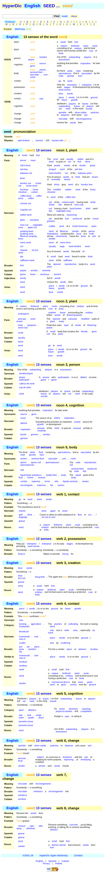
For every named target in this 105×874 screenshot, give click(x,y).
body (73, 477)
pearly (57, 165)
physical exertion (64, 711)
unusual (77, 428)
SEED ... (51, 5)
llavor (33, 274)
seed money (65, 89)
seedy (23, 278)
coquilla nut (25, 210)
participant (24, 380)
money (65, 554)
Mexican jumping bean (27, 237)
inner (55, 159)
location (94, 649)
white (93, 202)
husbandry (24, 626)
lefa (56, 481)
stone (87, 161)
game (43, 380)
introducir (22, 795)
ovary (61, 321)
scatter (22, 643)
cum (45, 74)
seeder (22, 683)
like (60, 204)
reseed (22, 511)
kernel (23, 160)
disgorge (23, 517)
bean (22, 178)
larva (78, 234)
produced (77, 218)
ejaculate (52, 458)
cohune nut (25, 203)
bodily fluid (51, 475)
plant (85, 46)
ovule (94, 46)
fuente (23, 434)
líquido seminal (70, 481)
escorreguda (26, 485)
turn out (21, 578)
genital (70, 76)
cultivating (73, 624)
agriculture (36, 624)
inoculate (63, 119)
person (42, 766)
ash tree (78, 169)
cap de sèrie (25, 387)
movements (61, 236)
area (75, 630)
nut (69, 161)
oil (83, 251)
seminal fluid (37, 458)
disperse (65, 115)
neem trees (65, 242)
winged (52, 169)
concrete (73, 825)
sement (57, 274)
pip (21, 256)
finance (21, 554)
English (32, 5)
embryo (78, 48)
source (42, 63)
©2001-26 (28, 855)
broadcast (24, 631)
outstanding (74, 57)
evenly (73, 684)
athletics (32, 710)
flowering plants (74, 315)
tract (80, 76)
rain (86, 115)
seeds (70, 93)
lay (20, 651)
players (87, 57)
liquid (78, 475)
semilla (34, 270)
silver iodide (81, 112)
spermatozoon (52, 462)
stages (70, 544)
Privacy (46, 863)
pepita (23, 270)
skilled (83, 377)
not (60, 108)
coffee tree (70, 197)
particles (95, 112)
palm (94, 226)
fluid (78, 71)
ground (94, 97)
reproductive (71, 264)
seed (69, 81)
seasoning (72, 215)
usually (52, 246)
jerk (94, 236)
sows (80, 682)
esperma (36, 481)
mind (56, 428)
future (64, 100)
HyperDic (12, 5)
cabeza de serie (27, 383)
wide (66, 630)
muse (23, 418)
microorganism (56, 791)
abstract (82, 649)
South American (80, 226)
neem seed (25, 242)
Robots (58, 863)
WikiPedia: (23, 29)
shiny (56, 184)
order (21, 717)
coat (91, 51)
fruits (77, 177)
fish (84, 471)
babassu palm (85, 173)
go (60, 81)
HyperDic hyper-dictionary (54, 855)
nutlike (68, 189)
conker (34, 192)
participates (63, 377)
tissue (63, 312)
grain (22, 220)
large (62, 246)
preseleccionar (26, 721)
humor (30, 477)
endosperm (23, 314)
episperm (31, 325)
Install (65, 16)
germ (32, 66)
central (77, 422)
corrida (23, 481)
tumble (52, 238)
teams (77, 106)
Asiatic (82, 165)
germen (34, 434)
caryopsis (34, 220)
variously (72, 319)
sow (41, 98)
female (84, 331)
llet (51, 485)
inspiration (86, 63)
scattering (65, 643)
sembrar (23, 662)
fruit (76, 42)
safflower (67, 260)
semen (23, 458)
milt (22, 470)
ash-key (24, 169)
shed (39, 499)
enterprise (87, 85)
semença (44, 274)
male (61, 76)
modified (85, 319)
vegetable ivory (63, 211)
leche (47, 481)
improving (68, 759)
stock (52, 626)
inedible (57, 189)
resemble (55, 179)
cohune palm (68, 202)
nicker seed (31, 186)
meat (33, 160)
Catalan (65, 861)
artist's (57, 418)
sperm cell (36, 462)
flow (80, 515)
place (21, 608)
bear (61, 93)
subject (40, 757)
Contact (78, 855)
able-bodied (23, 140)
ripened (57, 264)
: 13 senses (39, 150)
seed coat (22, 327)
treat (20, 761)
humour (41, 477)
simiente (46, 270)
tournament (64, 59)
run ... (91, 515)
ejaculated (86, 73)
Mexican (64, 231)
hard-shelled (55, 173)
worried (39, 140)
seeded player (26, 373)
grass (92, 165)
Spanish (52, 861)
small (63, 42)
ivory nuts (79, 204)
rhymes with (59, 140)
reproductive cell (82, 463)
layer (66, 325)
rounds (89, 108)
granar (22, 521)
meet (68, 108)
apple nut (32, 227)
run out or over (48, 517)
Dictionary (10, 22)
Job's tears (25, 165)
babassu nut (26, 173)
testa (61, 53)
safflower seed (27, 260)
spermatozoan (27, 465)
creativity (41, 430)
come (32, 77)
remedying (86, 759)
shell (88, 208)
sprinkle (22, 745)
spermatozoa (64, 452)
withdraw (30, 828)
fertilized (35, 306)
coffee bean (25, 196)
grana (23, 274)
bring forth (40, 577)
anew (65, 511)
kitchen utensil (59, 845)
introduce (38, 791)
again (53, 511)
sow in (22, 639)
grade (31, 717)
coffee (31, 198)
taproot (23, 423)
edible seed (25, 215)
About (74, 16)
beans (95, 177)
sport (21, 710)
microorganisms (83, 119)
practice (58, 624)
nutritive (52, 312)
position (32, 649)
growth (74, 100)
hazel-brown (76, 208)
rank (67, 716)
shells (52, 204)
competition (86, 711)
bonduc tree (87, 184)
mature (63, 46)
